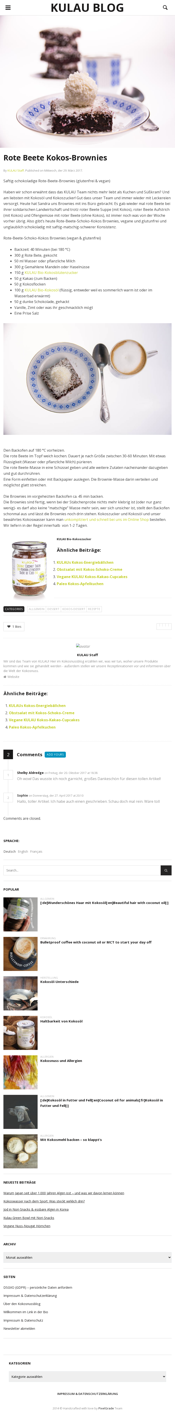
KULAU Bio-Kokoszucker (74, 539)
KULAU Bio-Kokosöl (42, 290)
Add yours (55, 754)
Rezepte (94, 609)
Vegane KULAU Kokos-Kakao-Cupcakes (92, 576)
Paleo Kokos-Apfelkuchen (80, 583)
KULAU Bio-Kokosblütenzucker (51, 272)
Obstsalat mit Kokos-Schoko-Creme (89, 569)
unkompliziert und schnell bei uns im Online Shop (106, 519)
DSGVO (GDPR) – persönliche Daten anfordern (37, 1287)
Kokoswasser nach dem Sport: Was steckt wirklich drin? (44, 1201)
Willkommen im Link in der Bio (25, 1312)
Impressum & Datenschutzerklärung (30, 1295)
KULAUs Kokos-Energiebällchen (85, 562)
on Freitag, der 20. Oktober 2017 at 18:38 (71, 773)
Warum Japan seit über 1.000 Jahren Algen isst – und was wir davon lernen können (63, 1193)
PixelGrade (106, 1408)
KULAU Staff (16, 170)
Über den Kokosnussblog (21, 1304)
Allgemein (37, 609)
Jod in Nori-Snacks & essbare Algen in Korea (36, 1209)
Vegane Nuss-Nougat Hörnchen (26, 1226)
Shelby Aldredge (30, 773)
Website (13, 677)
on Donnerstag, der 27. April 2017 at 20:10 (56, 796)
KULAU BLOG (87, 8)
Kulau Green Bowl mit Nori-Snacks (28, 1218)
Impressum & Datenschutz (23, 1320)
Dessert (53, 609)
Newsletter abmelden (19, 1328)
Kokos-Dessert (73, 609)
